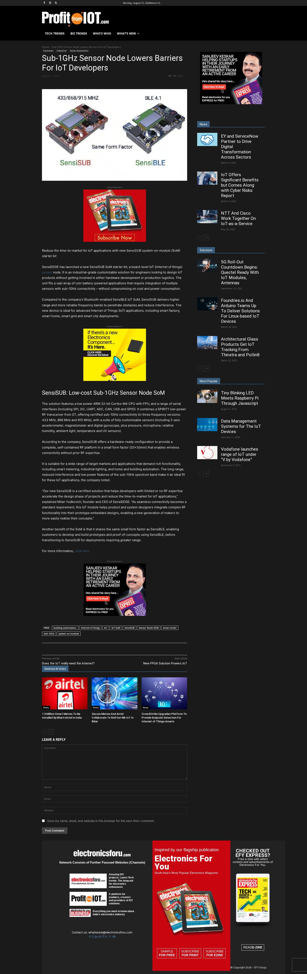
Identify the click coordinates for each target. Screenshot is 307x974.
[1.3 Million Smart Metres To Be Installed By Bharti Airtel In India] (65, 693)
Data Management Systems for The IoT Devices (241, 426)
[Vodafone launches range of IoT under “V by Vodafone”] (207, 452)
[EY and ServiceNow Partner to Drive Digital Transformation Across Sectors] (207, 139)
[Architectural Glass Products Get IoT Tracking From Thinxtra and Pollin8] (207, 342)
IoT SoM (116, 627)
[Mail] (100, 936)
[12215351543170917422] (114, 615)
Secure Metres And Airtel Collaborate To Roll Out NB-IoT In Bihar (112, 717)
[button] (260, 33)
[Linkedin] (110, 83)
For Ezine (214, 955)
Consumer (48, 50)
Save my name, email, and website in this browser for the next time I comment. (101, 821)
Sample (167, 953)
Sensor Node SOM (149, 627)
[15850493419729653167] (114, 241)
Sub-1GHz (49, 633)
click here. (82, 551)
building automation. (65, 627)
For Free (167, 955)
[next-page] (51, 731)
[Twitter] (110, 936)
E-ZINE (257, 947)
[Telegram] (138, 83)
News (46, 707)
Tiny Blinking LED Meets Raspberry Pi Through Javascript (240, 398)
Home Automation (79, 50)
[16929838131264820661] (114, 380)
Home (45, 47)
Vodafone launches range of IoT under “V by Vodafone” (239, 454)
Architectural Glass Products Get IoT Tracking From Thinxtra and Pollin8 (240, 347)
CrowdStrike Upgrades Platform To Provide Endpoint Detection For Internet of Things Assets (164, 717)
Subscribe (190, 953)
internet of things (90, 627)
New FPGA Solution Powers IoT (165, 663)
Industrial (61, 50)
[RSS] (106, 936)
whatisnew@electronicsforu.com (110, 932)
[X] (56, 3)
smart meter (170, 627)
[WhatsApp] (100, 83)
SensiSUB (129, 627)
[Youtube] (114, 936)
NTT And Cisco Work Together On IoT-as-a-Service (238, 218)
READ (252, 947)
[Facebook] (44, 3)
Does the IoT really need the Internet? (68, 663)
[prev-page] (44, 731)
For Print (190, 955)
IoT (105, 627)
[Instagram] (50, 3)
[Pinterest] (90, 83)
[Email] (119, 83)
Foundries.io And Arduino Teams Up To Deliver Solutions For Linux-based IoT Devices (240, 311)
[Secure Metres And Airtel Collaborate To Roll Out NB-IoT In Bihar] (114, 693)
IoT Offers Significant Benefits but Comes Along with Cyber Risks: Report (240, 185)
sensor (47, 272)
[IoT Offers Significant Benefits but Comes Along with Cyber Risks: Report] (207, 178)
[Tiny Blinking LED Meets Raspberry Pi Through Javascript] (207, 396)
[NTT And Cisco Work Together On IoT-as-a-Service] (207, 216)
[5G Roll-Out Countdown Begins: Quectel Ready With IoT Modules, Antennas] (207, 265)
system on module (68, 633)
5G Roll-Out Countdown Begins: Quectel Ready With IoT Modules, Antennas (240, 272)
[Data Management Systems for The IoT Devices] (207, 424)
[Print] (129, 83)
